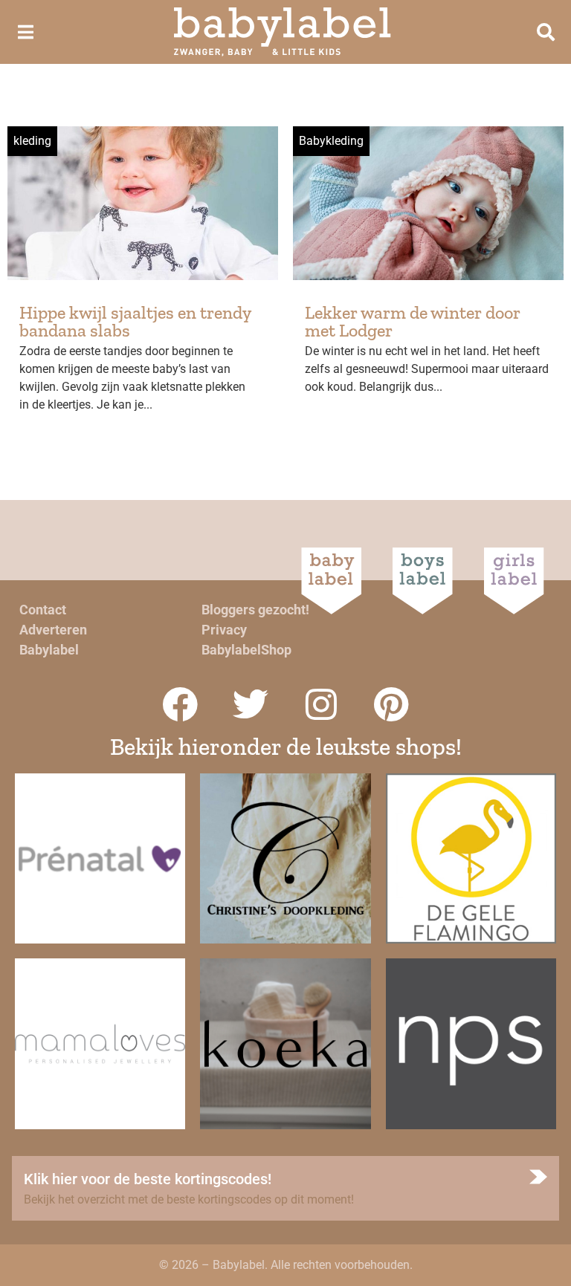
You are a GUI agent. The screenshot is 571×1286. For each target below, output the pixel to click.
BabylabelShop (246, 649)
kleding (32, 141)
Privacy (224, 629)
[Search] (546, 32)
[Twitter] (250, 704)
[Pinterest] (392, 704)
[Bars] (25, 32)
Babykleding (331, 141)
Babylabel (49, 649)
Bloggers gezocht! (255, 609)
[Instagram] (321, 704)
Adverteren (53, 629)
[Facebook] (180, 704)
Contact (42, 609)
